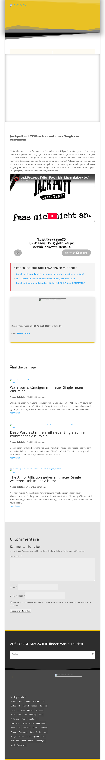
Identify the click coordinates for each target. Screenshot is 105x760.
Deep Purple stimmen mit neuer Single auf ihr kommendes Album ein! (47, 434)
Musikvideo (33, 719)
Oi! (19, 728)
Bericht (36, 701)
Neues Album (28, 723)
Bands (28, 701)
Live (25, 714)
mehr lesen (15, 412)
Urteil (23, 741)
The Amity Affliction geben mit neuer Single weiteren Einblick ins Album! (45, 479)
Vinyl (13, 745)
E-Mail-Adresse (17, 595)
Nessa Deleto (23, 333)
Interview (21, 710)
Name (13, 587)
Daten (13, 706)
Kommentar (16, 556)
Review (13, 732)
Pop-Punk (26, 728)
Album (13, 701)
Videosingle (40, 741)
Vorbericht (21, 745)
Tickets (21, 736)
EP (19, 706)
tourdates (15, 741)
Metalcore (15, 719)
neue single (40, 723)
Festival (26, 706)
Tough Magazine (33, 736)
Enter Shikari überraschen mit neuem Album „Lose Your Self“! (45, 278)
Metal (41, 714)
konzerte (39, 710)
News (12, 382)
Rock (31, 732)
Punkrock (43, 728)
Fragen (34, 706)
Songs (13, 736)
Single (38, 732)
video (30, 741)
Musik (24, 719)
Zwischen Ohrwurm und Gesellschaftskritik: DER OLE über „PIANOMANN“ (50, 283)
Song (45, 732)
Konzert (30, 710)
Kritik (13, 714)
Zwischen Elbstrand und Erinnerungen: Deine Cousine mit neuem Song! (50, 274)
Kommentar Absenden (20, 611)
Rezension (23, 732)
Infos (13, 710)
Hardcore (43, 706)
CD (43, 701)
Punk (35, 728)
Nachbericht (16, 723)
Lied (19, 714)
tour (43, 736)
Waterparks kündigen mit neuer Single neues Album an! (47, 389)
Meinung (32, 714)
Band (21, 701)
